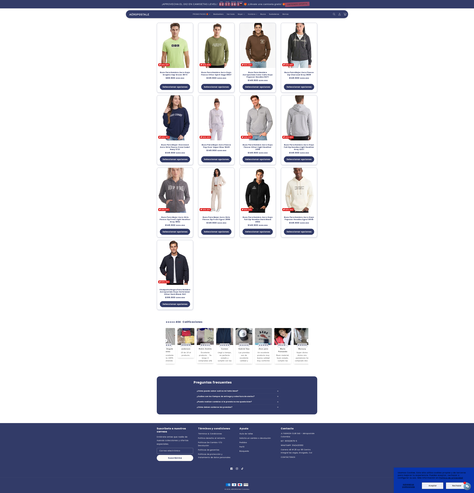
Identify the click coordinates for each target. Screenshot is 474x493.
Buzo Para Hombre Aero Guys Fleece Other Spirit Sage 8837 (216, 73)
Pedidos (243, 442)
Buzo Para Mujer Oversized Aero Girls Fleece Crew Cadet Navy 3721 (175, 147)
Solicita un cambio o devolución (255, 438)
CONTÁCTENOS (288, 457)
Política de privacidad (451, 477)
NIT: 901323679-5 (289, 441)
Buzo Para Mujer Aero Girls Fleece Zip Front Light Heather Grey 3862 (175, 219)
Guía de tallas (246, 433)
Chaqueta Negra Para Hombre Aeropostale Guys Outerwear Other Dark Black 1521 (174, 292)
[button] (201, 14)
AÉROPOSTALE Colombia (240, 489)
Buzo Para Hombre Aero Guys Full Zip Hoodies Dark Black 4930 (258, 219)
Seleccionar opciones (175, 87)
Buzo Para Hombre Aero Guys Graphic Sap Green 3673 (175, 73)
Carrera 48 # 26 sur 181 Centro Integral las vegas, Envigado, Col (296, 451)
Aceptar (433, 485)
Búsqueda (244, 451)
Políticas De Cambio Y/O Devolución (210, 444)
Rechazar (456, 485)
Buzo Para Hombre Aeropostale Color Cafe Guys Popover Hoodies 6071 (258, 74)
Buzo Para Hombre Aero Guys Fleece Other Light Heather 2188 (258, 147)
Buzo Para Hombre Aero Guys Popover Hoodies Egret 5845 (299, 218)
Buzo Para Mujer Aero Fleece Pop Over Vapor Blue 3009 (216, 146)
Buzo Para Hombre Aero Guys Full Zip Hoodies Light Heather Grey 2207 (299, 147)
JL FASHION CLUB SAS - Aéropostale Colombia (298, 435)
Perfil (241, 447)
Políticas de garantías (208, 450)
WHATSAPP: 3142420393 (292, 445)
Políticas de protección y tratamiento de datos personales (214, 456)
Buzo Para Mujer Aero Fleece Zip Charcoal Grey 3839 (299, 73)
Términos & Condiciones (210, 433)
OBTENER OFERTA (300, 4)
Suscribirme (175, 458)
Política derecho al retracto (211, 438)
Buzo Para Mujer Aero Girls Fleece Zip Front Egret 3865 (216, 218)
